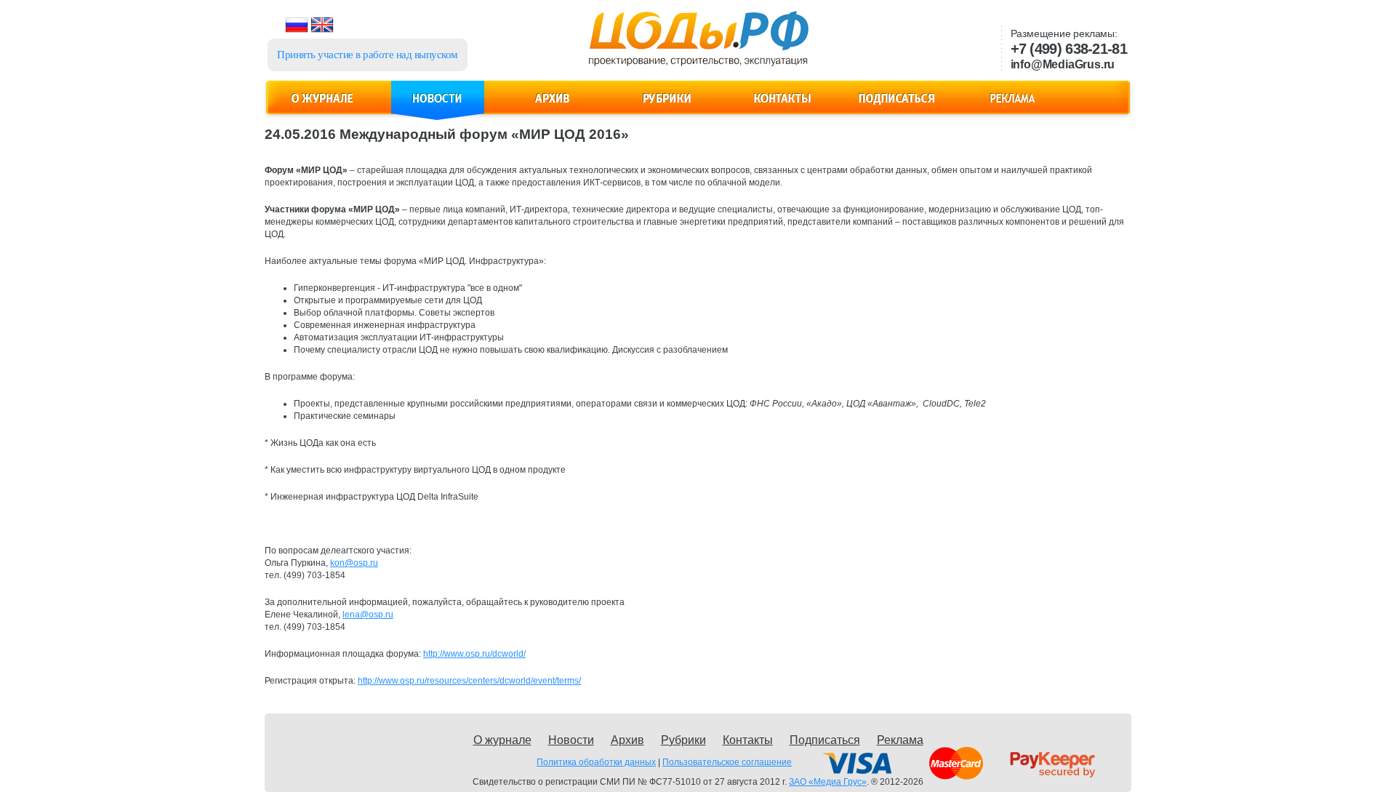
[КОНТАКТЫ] (782, 106)
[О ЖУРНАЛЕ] (322, 106)
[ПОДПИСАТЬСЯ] (897, 106)
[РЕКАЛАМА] (1012, 106)
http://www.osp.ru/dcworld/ (474, 654)
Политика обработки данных (596, 762)
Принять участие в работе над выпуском (367, 54)
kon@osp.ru (354, 563)
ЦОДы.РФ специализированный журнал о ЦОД (697, 45)
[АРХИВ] (552, 106)
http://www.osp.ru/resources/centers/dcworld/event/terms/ (469, 681)
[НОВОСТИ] (437, 106)
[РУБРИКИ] (667, 106)
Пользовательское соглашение (727, 762)
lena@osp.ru (367, 614)
